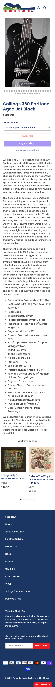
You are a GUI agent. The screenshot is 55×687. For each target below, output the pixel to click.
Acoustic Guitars (15, 531)
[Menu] (50, 8)
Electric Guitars (14, 539)
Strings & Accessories (17, 591)
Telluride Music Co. (22, 678)
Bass (8, 554)
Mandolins (11, 546)
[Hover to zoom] (27, 52)
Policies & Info (13, 598)
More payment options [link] (27, 150)
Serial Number (11, 122)
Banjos (9, 561)
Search (9, 524)
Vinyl (8, 583)
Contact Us (44, 685)
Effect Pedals (13, 576)
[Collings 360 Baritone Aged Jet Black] (4, 91)
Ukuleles (10, 568)
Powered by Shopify (40, 678)
